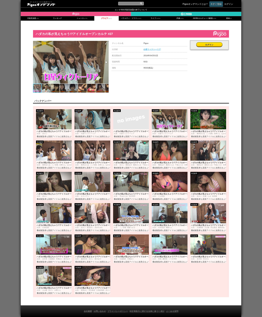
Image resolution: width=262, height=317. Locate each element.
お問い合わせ (100, 311)
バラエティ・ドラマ (131, 18)
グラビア (106, 18)
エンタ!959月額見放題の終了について (131, 10)
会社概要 (88, 311)
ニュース (82, 18)
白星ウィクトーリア (152, 49)
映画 (229, 18)
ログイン (209, 44)
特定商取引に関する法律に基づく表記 (147, 311)
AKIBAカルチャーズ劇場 (204, 18)
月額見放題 (33, 18)
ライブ (155, 18)
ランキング (57, 18)
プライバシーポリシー (118, 311)
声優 (180, 18)
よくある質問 (172, 311)
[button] (106, 43)
